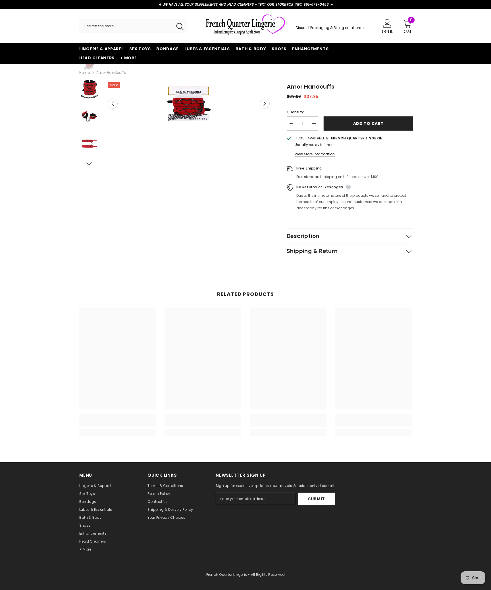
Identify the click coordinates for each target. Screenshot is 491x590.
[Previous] (113, 104)
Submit (316, 499)
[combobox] (125, 26)
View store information (315, 154)
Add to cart (367, 123)
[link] (117, 423)
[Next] (265, 104)
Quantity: (295, 112)
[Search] (133, 26)
